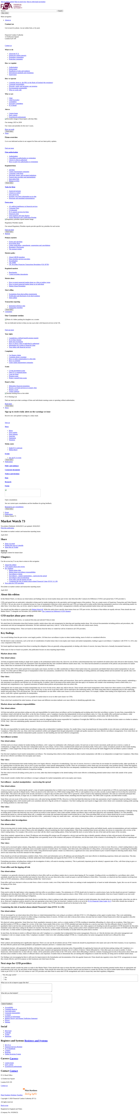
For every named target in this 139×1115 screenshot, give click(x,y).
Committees (13, 102)
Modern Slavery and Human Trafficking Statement (21, 1018)
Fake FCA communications (18, 372)
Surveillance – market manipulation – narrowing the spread (28, 576)
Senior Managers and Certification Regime (22, 217)
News (7, 408)
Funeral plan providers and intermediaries (22, 177)
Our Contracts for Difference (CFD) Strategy (56, 611)
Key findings (9, 568)
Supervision (13, 74)
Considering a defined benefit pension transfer (23, 338)
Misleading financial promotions (19, 386)
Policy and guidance (12, 466)
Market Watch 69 (37, 609)
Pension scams (13, 376)
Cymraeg (8, 1015)
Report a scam (13, 389)
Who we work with (15, 90)
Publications (9, 462)
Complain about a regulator (17, 357)
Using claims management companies (21, 362)
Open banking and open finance (19, 215)
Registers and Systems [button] (36, 1040)
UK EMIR (12, 262)
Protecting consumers (16, 59)
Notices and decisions (12, 474)
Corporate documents (12, 470)
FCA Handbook (10, 1048)
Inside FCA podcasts (15, 448)
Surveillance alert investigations (19, 578)
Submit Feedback (7, 1004)
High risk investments (16, 342)
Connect (7, 1050)
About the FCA (14, 53)
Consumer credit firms (16, 173)
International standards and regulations (21, 73)
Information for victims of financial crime (22, 345)
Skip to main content (7, 2)
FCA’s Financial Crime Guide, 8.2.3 (99, 901)
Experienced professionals (17, 117)
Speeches (12, 436)
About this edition (10, 565)
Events (7, 454)
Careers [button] (14, 1058)
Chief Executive (14, 100)
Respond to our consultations (14, 507)
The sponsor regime (15, 249)
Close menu (9, 131)
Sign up (7, 423)
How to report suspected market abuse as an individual (26, 284)
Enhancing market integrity (17, 55)
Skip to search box (20, 2)
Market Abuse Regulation (17, 286)
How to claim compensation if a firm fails (22, 359)
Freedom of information (12, 1016)
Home (7, 512)
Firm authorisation (11, 152)
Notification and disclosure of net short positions (24, 296)
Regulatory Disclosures (16, 247)
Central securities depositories (18, 274)
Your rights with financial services (20, 347)
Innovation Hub (14, 179)
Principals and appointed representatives (22, 198)
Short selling (13, 298)
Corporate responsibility (16, 84)
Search (3, 11)
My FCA (8, 1045)
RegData (8, 1052)
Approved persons (15, 191)
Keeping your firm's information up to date (22, 196)
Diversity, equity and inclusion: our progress (23, 86)
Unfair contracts (14, 391)
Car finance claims (15, 355)
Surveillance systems (15, 574)
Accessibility (9, 1007)
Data (6, 478)
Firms (7, 133)
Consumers (8, 311)
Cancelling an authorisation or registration (22, 158)
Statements (12, 438)
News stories (13, 432)
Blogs (11, 430)
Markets (7, 234)
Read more (8, 404)
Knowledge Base (14, 243)
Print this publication (7, 528)
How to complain (14, 361)
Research (8, 482)
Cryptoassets (13, 210)
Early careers (13, 115)
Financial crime (14, 214)
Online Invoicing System (13, 1054)
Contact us (8, 45)
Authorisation (13, 67)
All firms (12, 170)
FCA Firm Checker (15, 340)
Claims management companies (19, 171)
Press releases (13, 434)
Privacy (7, 1020)
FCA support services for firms (19, 212)
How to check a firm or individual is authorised (24, 343)
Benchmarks (13, 272)
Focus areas (9, 202)
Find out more (9, 148)
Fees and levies (14, 194)
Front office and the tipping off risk (20, 579)
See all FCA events (15, 458)
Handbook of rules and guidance (19, 71)
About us (8, 20)
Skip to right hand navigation (36, 2)
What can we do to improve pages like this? (15, 982)
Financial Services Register (13, 1047)
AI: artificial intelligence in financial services (23, 206)
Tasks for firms (10, 187)
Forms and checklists (15, 242)
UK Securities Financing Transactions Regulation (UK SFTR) (29, 264)
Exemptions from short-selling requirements (23, 294)
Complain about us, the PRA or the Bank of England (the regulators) (31, 82)
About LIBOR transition (17, 257)
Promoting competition (16, 57)
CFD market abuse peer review (15, 566)
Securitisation (13, 261)
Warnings (12, 440)
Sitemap (7, 1022)
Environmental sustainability (18, 88)
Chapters (5, 557)
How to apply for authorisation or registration (23, 162)
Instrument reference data (17, 306)
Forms (7, 486)
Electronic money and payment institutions (22, 175)
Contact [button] (14, 1071)
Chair (11, 98)
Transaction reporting (16, 307)
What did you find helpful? (9, 993)
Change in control (14, 193)
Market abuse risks (15, 570)
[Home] (11, 9)
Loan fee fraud (13, 374)
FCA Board (12, 105)
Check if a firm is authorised (18, 160)
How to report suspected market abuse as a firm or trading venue (29, 282)
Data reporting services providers (19, 259)
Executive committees (16, 103)
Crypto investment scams (17, 370)
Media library (13, 450)
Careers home (13, 113)
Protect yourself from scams (18, 378)
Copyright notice (10, 1011)
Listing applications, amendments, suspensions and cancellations (29, 245)
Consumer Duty (14, 208)
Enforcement (13, 69)
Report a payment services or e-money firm (23, 388)
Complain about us (11, 1009)
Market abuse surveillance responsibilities (22, 572)
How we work (9, 129)
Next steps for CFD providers (14, 583)
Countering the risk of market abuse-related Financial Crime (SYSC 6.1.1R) (33, 581)
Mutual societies (14, 181)
